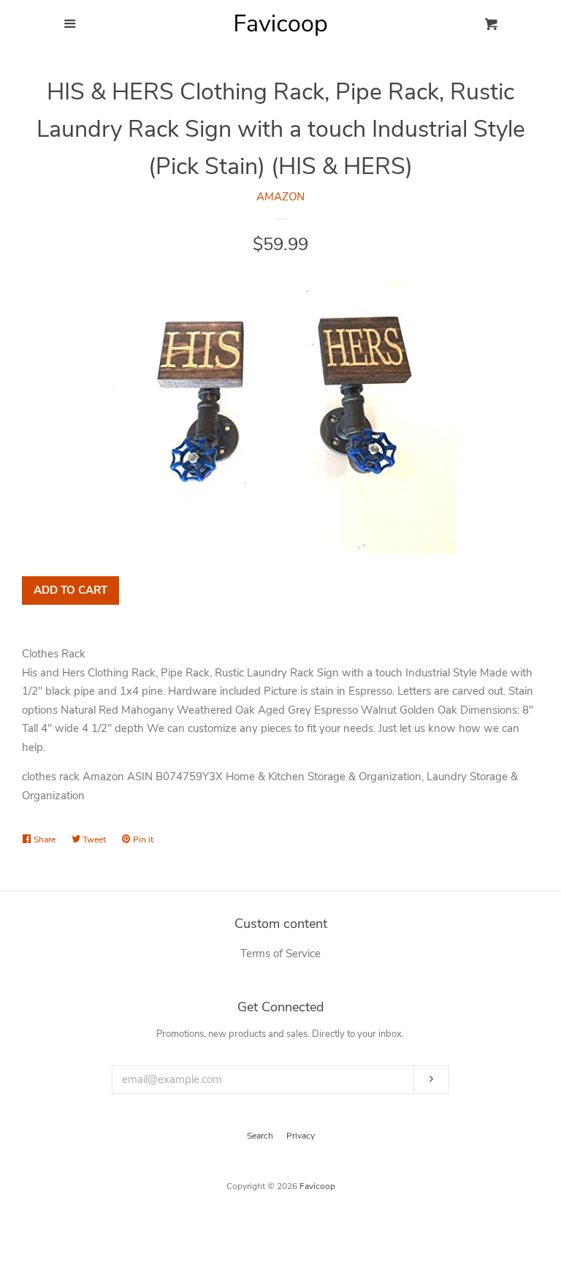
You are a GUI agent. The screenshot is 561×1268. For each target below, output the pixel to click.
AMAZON (280, 196)
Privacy (300, 1135)
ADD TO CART (70, 590)
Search (260, 1135)
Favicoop (317, 1186)
